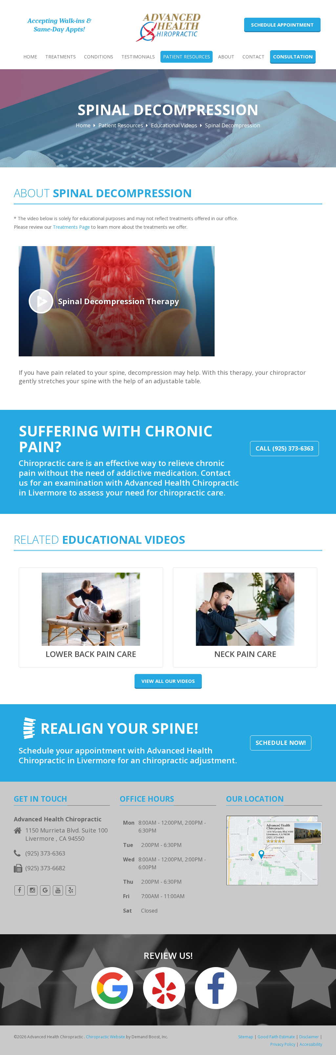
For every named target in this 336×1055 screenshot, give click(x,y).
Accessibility (311, 1044)
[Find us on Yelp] (70, 890)
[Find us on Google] (45, 890)
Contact (253, 56)
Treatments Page (71, 227)
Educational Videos (174, 125)
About (226, 56)
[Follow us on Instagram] (32, 890)
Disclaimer (309, 1037)
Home (30, 56)
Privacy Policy (282, 1044)
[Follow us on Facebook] (19, 890)
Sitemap (245, 1037)
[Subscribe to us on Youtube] (57, 890)
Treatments (60, 56)
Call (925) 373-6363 (284, 448)
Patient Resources (186, 56)
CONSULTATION (293, 56)
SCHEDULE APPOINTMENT (282, 24)
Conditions (98, 56)
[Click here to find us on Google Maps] (274, 850)
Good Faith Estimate (276, 1037)
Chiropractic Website (105, 1037)
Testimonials (138, 56)
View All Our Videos (168, 681)
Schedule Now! (281, 743)
